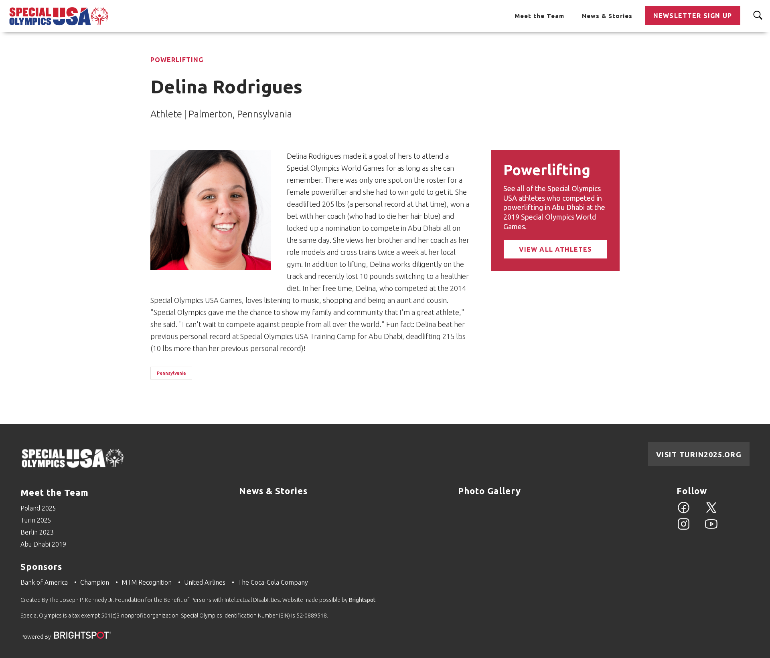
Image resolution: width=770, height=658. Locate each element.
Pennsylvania (171, 373)
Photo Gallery (489, 491)
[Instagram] (684, 528)
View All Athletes (555, 249)
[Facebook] (684, 512)
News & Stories (607, 15)
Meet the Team (539, 15)
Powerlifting (176, 59)
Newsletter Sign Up (692, 15)
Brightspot (362, 600)
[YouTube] (711, 528)
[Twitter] (711, 512)
